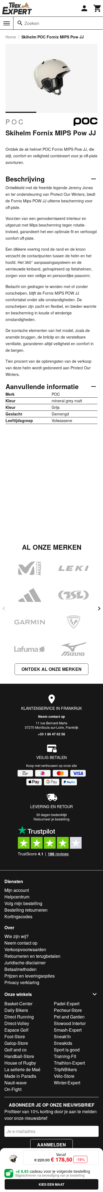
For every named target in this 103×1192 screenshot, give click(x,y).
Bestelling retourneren (26, 910)
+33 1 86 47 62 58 (51, 734)
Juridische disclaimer (25, 962)
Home (10, 37)
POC (15, 121)
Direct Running (19, 1017)
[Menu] (6, 23)
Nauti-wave (15, 1082)
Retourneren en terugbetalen (32, 956)
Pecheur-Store (68, 1010)
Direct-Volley (16, 1023)
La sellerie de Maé (22, 1069)
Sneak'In (62, 1036)
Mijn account (16, 890)
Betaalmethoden (20, 969)
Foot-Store (14, 1036)
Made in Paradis (20, 1076)
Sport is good (67, 1049)
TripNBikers (65, 1069)
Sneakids (63, 1043)
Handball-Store (19, 1056)
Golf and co (15, 1049)
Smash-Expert (68, 1030)
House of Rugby (20, 1063)
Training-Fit (65, 1056)
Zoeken (31, 23)
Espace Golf (16, 1030)
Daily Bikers (16, 1010)
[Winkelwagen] (97, 8)
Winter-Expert (67, 1082)
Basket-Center (18, 1003)
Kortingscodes (18, 916)
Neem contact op (51, 716)
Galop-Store (16, 1043)
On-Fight (12, 1089)
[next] (99, 608)
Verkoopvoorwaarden (25, 949)
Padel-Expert (66, 1003)
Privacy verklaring (21, 982)
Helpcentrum (16, 897)
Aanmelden (51, 1144)
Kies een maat (51, 1184)
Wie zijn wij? (16, 936)
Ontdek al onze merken (51, 669)
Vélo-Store (64, 1076)
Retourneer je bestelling (51, 819)
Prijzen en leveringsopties (29, 976)
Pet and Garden (69, 1017)
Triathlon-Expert (69, 1063)
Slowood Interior (70, 1023)
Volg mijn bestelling (23, 903)
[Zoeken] (20, 23)
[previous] (4, 608)
